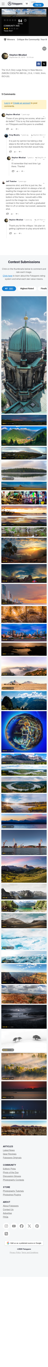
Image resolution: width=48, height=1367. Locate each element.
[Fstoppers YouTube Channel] (14, 1226)
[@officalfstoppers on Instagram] (6, 1226)
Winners (10, 39)
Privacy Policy (15, 1252)
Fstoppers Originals (12, 1157)
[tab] (9, 288)
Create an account (21, 102)
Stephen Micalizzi (18, 54)
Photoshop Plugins (12, 1194)
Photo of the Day (11, 1172)
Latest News (9, 1150)
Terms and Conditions (29, 1252)
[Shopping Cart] (26, 3)
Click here (7, 275)
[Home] (15, 4)
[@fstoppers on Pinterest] (37, 1226)
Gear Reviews (9, 1153)
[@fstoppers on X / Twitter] (29, 1226)
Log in (7, 102)
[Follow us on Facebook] (21, 1226)
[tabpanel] (24, 716)
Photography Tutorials (13, 1190)
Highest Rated (27, 288)
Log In (33, 2)
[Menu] (3, 3)
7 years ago (25, 114)
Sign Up (38, 5)
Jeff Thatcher (11, 181)
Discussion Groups (12, 1176)
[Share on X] (44, 63)
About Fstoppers (11, 1205)
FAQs (5, 1216)
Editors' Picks (9, 1168)
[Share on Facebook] (38, 63)
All (8, 288)
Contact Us (8, 1209)
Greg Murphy (14, 135)
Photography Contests (13, 1179)
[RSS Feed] (6, 1233)
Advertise (7, 1213)
